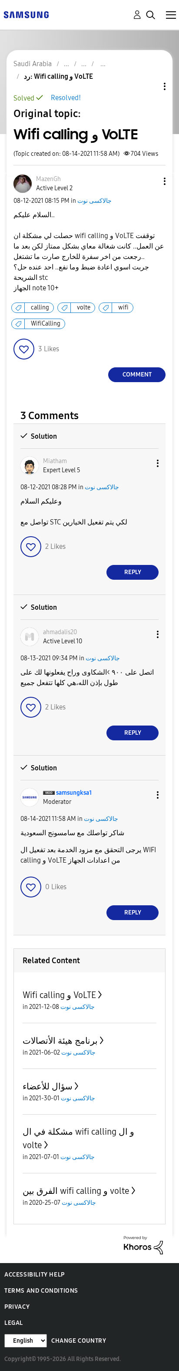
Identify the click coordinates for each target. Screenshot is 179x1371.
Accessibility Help (34, 1274)
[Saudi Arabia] (26, 14)
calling (40, 307)
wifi (123, 307)
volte (83, 307)
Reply (132, 572)
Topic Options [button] (150, 86)
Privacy (17, 1307)
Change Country (78, 1340)
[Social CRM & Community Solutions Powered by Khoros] (143, 1244)
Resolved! (66, 98)
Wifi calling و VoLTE (59, 995)
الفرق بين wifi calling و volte (76, 1191)
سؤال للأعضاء (48, 1086)
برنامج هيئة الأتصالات (60, 1040)
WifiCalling (45, 323)
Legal (13, 1323)
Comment (137, 374)
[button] (150, 181)
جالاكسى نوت (94, 201)
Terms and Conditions (41, 1290)
